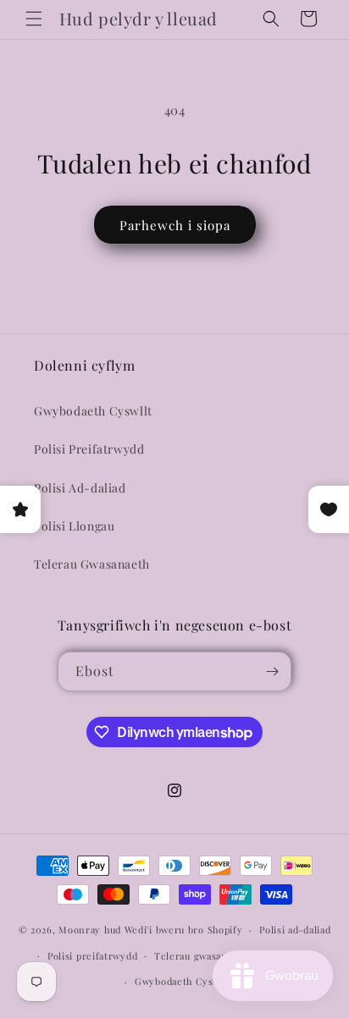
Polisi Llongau (74, 526)
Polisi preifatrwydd (92, 955)
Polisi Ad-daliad (80, 488)
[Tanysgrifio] (272, 671)
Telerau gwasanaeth (201, 955)
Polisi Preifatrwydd (89, 449)
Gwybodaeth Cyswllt (93, 411)
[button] (34, 18)
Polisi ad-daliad (294, 929)
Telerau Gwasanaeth (92, 564)
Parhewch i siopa (174, 225)
